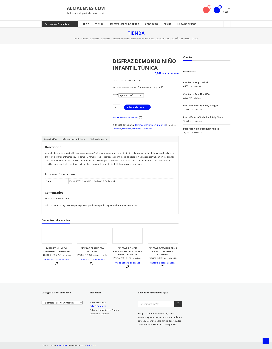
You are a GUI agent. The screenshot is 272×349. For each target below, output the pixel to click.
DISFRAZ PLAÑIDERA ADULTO (92, 250)
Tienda (99, 24)
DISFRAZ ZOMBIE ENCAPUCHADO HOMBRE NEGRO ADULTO (127, 251)
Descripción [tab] (50, 139)
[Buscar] (178, 304)
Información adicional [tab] (73, 139)
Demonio (117, 128)
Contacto (151, 24)
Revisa (167, 24)
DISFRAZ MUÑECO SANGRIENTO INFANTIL (56, 250)
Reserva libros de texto (124, 24)
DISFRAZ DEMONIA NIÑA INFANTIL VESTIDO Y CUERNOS (163, 251)
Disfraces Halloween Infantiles (138, 38)
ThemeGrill (62, 345)
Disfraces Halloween (111, 38)
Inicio (85, 24)
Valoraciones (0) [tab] (99, 139)
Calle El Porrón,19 (98, 306)
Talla (115, 94)
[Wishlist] (206, 10)
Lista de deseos (186, 24)
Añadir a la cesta (135, 107)
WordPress (91, 345)
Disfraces (94, 38)
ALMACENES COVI (86, 8)
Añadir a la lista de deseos (126, 117)
